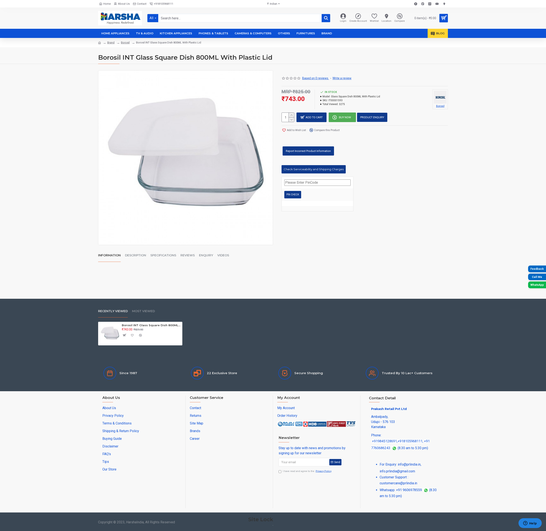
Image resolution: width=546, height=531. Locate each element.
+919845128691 (384, 441)
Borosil (125, 42)
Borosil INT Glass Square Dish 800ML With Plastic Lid (151, 325)
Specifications (163, 255)
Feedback (537, 268)
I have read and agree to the (307, 471)
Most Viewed (143, 311)
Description (135, 255)
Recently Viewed (113, 311)
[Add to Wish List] (132, 335)
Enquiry (206, 255)
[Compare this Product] (140, 335)
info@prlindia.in (409, 464)
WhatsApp (537, 284)
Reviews (187, 255)
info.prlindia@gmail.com (397, 471)
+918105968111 (410, 441)
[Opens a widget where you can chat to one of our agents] (530, 523)
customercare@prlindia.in (398, 483)
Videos (223, 255)
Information (109, 255)
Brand (111, 42)
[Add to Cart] (124, 335)
